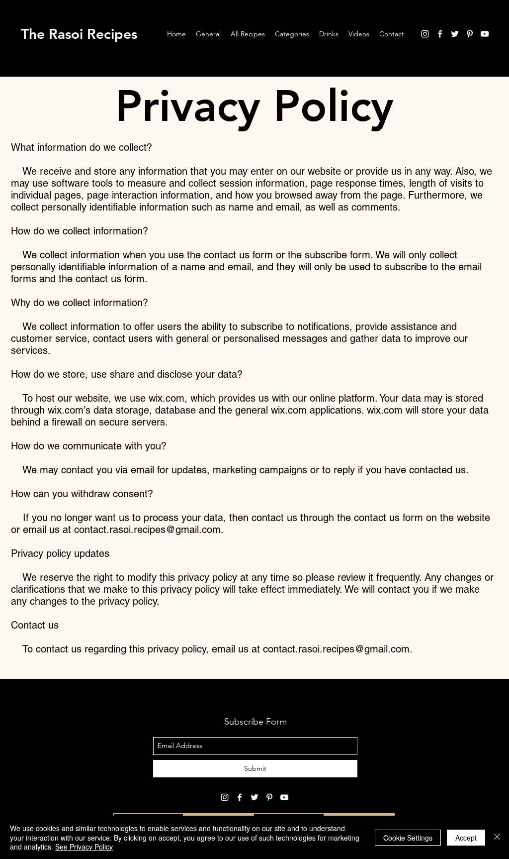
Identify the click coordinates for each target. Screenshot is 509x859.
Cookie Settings (407, 838)
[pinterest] (470, 34)
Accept (466, 838)
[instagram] (425, 34)
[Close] (497, 837)
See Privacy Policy (84, 847)
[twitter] (455, 34)
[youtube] (485, 34)
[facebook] (440, 34)
